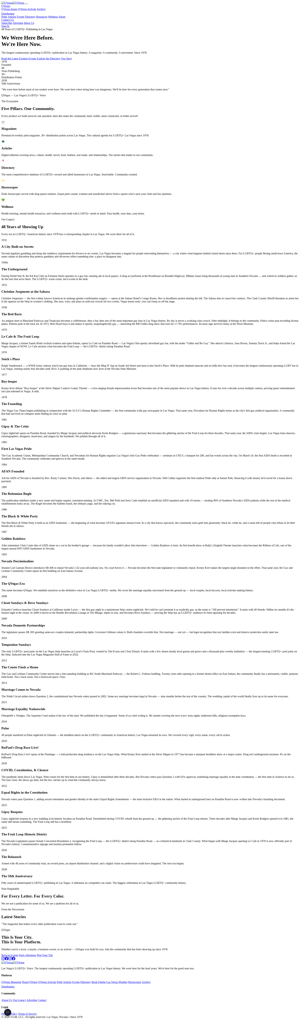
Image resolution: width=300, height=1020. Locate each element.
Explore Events (27, 58)
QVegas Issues (9, 9)
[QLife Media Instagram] (10, 959)
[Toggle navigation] (26, 3)
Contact (42, 1000)
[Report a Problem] (7, 1012)
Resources (41, 16)
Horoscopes (134, 982)
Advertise (18, 23)
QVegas (5, 6)
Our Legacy (19, 1000)
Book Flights (98, 982)
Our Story (66, 58)
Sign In (5, 26)
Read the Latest (9, 58)
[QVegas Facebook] (6, 959)
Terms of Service (27, 1013)
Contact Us (7, 19)
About (61, 16)
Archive (41, 9)
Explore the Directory (48, 58)
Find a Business (27, 955)
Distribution (7, 13)
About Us (6, 1000)
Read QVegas (29, 982)
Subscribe (6, 23)
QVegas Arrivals (27, 9)
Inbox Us (29, 23)
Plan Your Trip (45, 955)
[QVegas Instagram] (3, 959)
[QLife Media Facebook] (13, 959)
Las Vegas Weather (116, 982)
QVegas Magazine (11, 982)
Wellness (53, 16)
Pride (4, 16)
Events (20, 16)
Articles (12, 16)
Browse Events (9, 955)
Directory (30, 16)
